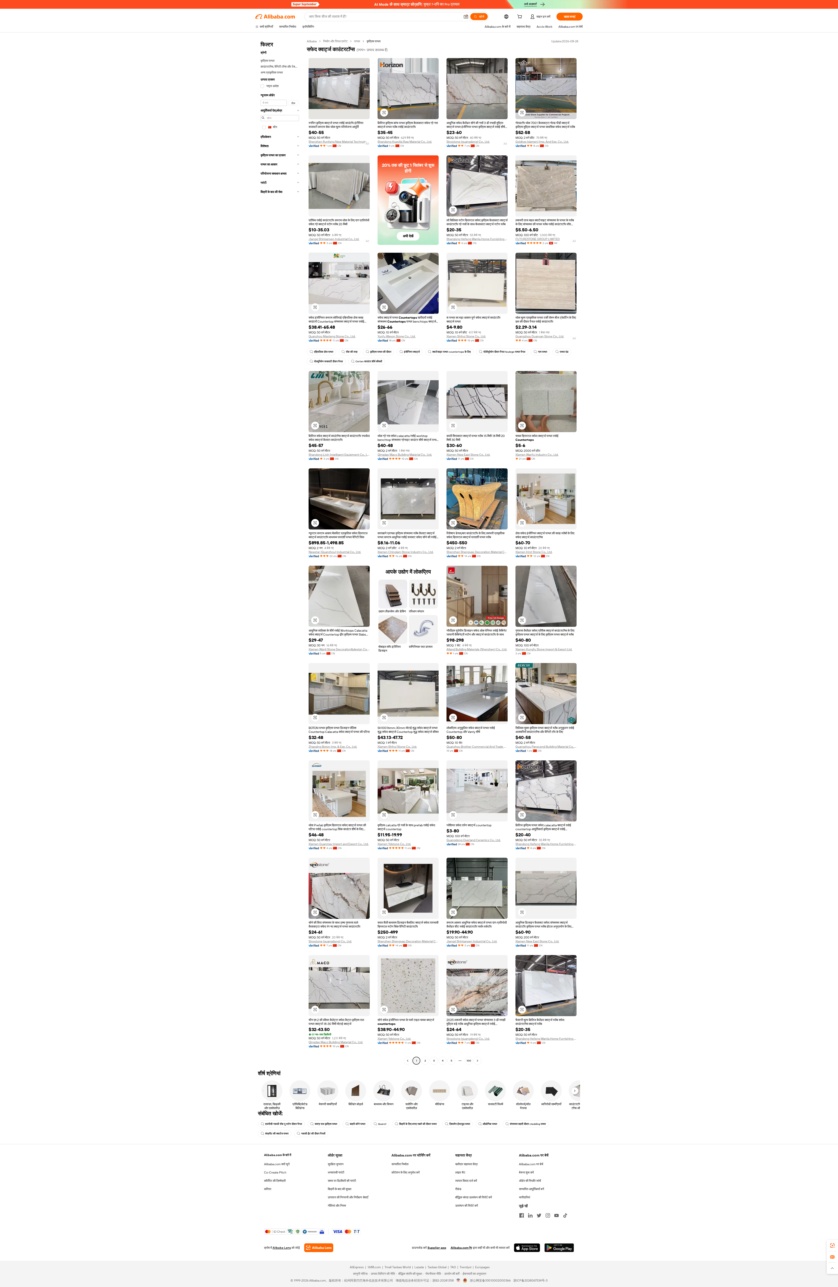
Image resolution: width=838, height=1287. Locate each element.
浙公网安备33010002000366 (490, 1280)
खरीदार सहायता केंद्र (466, 1164)
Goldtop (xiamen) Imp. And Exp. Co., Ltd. (542, 141)
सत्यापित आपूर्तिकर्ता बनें (531, 1189)
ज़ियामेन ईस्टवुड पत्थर (459, 1123)
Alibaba (312, 41)
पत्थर (357, 41)
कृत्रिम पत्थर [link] (374, 41)
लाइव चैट (460, 1172)
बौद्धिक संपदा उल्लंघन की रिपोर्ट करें (473, 1197)
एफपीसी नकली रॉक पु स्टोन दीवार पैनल (283, 1123)
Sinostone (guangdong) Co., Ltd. (468, 141)
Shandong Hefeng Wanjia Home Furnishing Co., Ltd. (477, 239)
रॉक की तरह (351, 351)
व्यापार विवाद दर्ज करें (466, 1180)
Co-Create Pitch (275, 1172)
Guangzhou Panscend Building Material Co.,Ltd (546, 746)
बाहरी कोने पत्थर (357, 1123)
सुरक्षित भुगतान (335, 1164)
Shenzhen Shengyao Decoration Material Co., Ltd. (477, 552)
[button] (466, 16)
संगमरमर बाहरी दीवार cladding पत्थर (528, 1123)
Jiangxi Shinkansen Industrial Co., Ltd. (334, 239)
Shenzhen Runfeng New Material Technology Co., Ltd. (339, 141)
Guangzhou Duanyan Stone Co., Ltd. (539, 336)
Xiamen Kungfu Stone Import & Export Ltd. (543, 649)
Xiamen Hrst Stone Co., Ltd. (533, 552)
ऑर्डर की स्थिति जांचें (530, 1180)
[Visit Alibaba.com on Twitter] (539, 1215)
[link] (832, 1245)
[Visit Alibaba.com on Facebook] (521, 1215)
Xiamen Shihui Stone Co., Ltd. (466, 336)
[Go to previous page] (408, 1061)
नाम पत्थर (542, 351)
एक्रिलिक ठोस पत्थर (323, 351)
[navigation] (280, 551)
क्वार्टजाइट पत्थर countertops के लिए (451, 351)
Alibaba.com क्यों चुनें (277, 1164)
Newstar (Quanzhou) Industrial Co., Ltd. (335, 552)
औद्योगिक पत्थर (490, 1123)
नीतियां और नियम (337, 1205)
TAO (453, 1267)
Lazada (419, 1267)
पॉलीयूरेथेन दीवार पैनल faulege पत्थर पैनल (504, 351)
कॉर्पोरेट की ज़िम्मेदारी (275, 1180)
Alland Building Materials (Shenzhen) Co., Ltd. (476, 649)
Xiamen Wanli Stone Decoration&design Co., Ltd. (339, 649)
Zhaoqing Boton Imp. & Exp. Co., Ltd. (333, 746)
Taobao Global (437, 1267)
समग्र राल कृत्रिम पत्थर (326, 1123)
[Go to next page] (477, 1061)
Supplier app (437, 1247)
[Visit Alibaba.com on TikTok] (565, 1215)
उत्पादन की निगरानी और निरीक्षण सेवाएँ (348, 1197)
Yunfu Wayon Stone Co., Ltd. (397, 336)
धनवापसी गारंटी (336, 1172)
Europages (482, 1267)
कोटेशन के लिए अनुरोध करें (406, 1172)
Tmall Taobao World (398, 1267)
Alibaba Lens (282, 1247)
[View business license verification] (458, 1280)
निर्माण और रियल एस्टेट (335, 41)
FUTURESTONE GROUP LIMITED (537, 239)
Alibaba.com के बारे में (277, 1155)
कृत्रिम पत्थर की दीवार (380, 351)
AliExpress (357, 1267)
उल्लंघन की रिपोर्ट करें (466, 1205)
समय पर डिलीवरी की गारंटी (342, 1180)
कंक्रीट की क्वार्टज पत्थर (276, 1133)
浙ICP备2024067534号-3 (530, 1280)
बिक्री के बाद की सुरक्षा (339, 1189)
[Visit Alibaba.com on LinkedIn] (530, 1215)
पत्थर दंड (564, 351)
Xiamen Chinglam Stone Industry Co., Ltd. (405, 552)
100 (469, 1060)
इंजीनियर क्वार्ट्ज (412, 351)
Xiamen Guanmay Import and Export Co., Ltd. (339, 844)
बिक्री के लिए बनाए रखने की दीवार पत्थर (418, 1123)
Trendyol (465, 1267)
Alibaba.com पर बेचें (531, 1164)
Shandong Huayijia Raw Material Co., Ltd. (405, 141)
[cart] (520, 17)
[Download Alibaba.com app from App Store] (527, 1247)
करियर (267, 1189)
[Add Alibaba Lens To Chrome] (318, 1247)
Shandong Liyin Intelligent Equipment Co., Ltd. (339, 454)
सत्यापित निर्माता (400, 1164)
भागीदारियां (524, 1197)
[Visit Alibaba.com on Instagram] (547, 1215)
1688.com (374, 1267)
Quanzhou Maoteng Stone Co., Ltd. (332, 336)
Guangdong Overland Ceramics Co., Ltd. (473, 840)
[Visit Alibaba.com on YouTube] (556, 1215)
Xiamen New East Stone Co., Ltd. (468, 454)
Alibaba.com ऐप (461, 1247)
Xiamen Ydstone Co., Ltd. (394, 844)
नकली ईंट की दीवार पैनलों (313, 1133)
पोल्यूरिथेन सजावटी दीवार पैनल (328, 361)
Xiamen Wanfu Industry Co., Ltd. (536, 454)
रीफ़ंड (458, 1189)
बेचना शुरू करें (526, 1172)
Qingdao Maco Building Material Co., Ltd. (405, 454)
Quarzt (382, 1123)
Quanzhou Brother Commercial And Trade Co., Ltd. (477, 746)
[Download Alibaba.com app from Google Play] (559, 1247)
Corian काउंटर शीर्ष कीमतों (368, 361)
